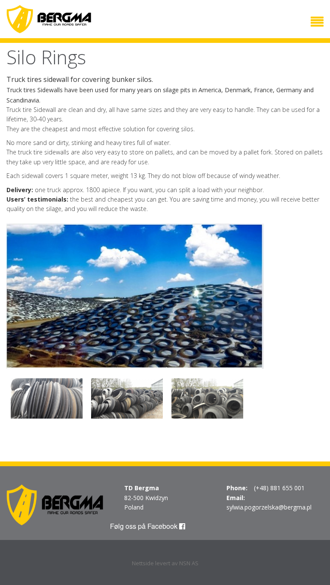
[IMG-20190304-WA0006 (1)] (135, 295)
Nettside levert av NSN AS (165, 563)
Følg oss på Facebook (144, 526)
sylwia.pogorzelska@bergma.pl (269, 507)
